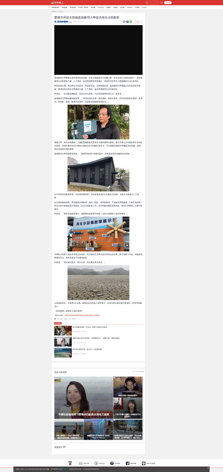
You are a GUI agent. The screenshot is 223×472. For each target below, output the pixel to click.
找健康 (115, 7)
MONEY (129, 7)
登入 (161, 2)
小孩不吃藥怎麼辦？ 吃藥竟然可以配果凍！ (128, 415)
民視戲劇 (64, 7)
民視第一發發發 (83, 7)
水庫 (58, 319)
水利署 (74, 319)
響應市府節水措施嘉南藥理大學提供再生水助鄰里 (82, 315)
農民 (65, 319)
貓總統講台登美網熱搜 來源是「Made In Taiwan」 (98, 437)
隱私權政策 (64, 469)
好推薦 (93, 7)
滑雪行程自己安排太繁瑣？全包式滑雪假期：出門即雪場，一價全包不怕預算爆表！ (127, 437)
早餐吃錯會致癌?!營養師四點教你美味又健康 (83, 414)
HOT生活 (101, 7)
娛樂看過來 (55, 7)
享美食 (137, 7)
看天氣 (122, 7)
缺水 (62, 319)
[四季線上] (57, 2)
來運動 (108, 7)
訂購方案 (167, 2)
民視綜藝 (73, 7)
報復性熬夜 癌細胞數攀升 (127, 395)
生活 (69, 319)
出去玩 (144, 7)
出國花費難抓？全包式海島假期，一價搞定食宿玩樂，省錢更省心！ (69, 437)
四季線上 (54, 11)
